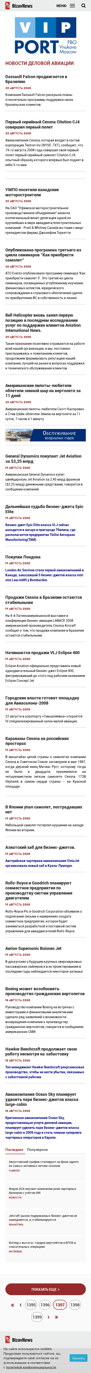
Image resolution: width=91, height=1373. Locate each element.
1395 (31, 1304)
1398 (75, 1304)
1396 (45, 1304)
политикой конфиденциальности (31, 1367)
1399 (37, 1317)
